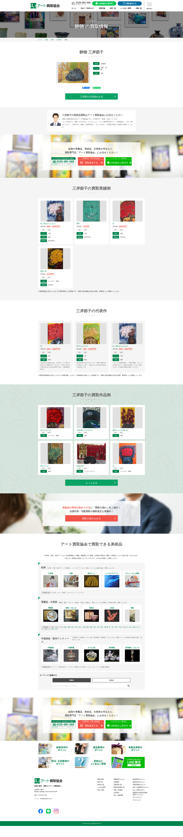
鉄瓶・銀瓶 (67, 627)
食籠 (134, 627)
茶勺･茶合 (129, 627)
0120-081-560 (42, 795)
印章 (56, 629)
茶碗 (90, 627)
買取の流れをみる (91, 518)
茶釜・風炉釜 (104, 627)
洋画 (102, 67)
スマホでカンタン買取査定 (119, 158)
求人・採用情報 (118, 795)
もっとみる (92, 482)
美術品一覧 (100, 784)
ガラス (138, 627)
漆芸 (52, 629)
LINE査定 (116, 782)
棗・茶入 (111, 627)
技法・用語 (100, 790)
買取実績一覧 (118, 784)
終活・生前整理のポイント (71, 758)
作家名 (71, 680)
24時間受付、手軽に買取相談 (91, 158)
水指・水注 (96, 627)
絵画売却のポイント (71, 744)
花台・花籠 (82, 627)
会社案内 (116, 792)
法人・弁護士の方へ (139, 790)
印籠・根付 (74, 627)
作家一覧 (100, 782)
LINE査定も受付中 (119, 162)
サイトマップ (137, 800)
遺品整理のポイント (139, 779)
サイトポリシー (137, 797)
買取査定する (91, 162)
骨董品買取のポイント (139, 784)
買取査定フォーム (119, 779)
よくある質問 (101, 787)
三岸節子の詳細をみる (91, 96)
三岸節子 (103, 63)
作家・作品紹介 (118, 790)
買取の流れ (100, 779)
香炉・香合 (118, 627)
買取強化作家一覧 (119, 787)
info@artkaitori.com (46, 798)
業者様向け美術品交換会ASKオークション (140, 793)
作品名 (111, 680)
